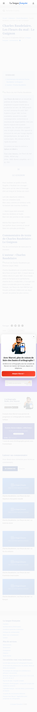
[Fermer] (33, 336)
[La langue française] (19, 4)
